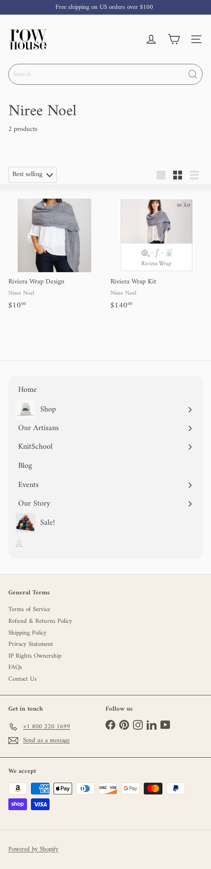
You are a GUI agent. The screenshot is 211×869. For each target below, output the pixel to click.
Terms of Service (29, 609)
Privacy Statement (30, 644)
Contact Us (22, 679)
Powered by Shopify (33, 849)
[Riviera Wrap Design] (54, 253)
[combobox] (105, 74)
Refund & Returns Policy (40, 621)
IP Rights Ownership (34, 656)
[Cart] (173, 39)
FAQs (15, 667)
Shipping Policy (27, 633)
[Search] (193, 74)
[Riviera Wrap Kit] (156, 253)
